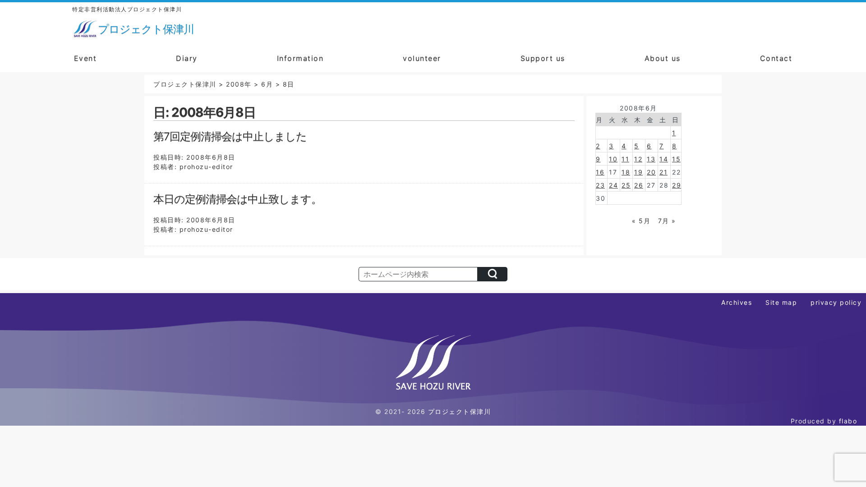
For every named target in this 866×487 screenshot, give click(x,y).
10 (613, 159)
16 (600, 172)
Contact (776, 58)
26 (638, 185)
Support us (543, 58)
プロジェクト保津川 (459, 411)
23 (600, 185)
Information (300, 58)
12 (638, 159)
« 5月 (641, 221)
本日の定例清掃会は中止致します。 (237, 199)
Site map (781, 302)
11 (625, 159)
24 (613, 185)
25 (626, 185)
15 (676, 159)
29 (676, 185)
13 (651, 159)
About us (663, 58)
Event (85, 58)
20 (651, 172)
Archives (736, 302)
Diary (187, 58)
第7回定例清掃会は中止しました (230, 136)
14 (663, 159)
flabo (848, 421)
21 (663, 172)
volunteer (422, 58)
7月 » (667, 221)
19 (638, 172)
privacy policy (836, 302)
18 (626, 172)
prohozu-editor (206, 166)
